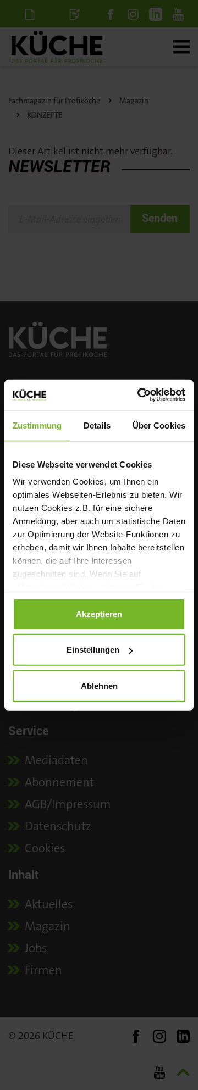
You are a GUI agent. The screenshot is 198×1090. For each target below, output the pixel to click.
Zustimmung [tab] (37, 425)
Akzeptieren (99, 613)
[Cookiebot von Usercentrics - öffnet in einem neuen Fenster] (139, 395)
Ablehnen (99, 685)
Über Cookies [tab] (159, 425)
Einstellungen (93, 649)
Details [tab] (97, 425)
